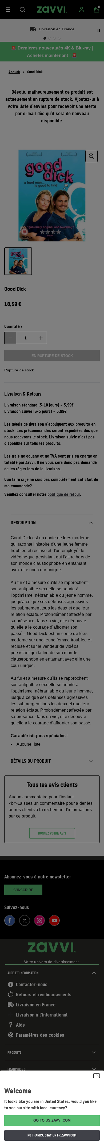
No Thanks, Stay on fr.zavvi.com (52, 1135)
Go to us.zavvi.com (52, 1120)
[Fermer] (96, 1076)
